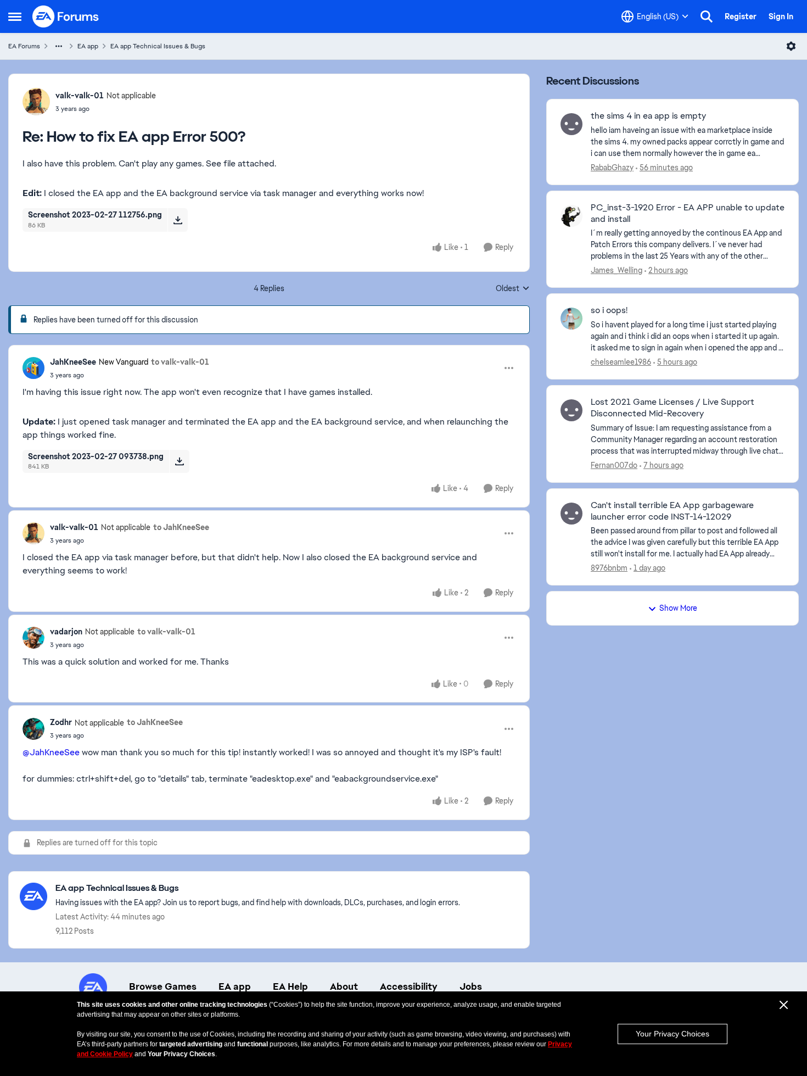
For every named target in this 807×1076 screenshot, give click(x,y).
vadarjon (66, 632)
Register (740, 16)
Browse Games (163, 986)
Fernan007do (614, 465)
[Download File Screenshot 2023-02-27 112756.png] (177, 219)
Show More (678, 608)
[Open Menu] (791, 46)
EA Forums (24, 46)
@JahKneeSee (51, 752)
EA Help (290, 986)
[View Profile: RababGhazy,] (571, 124)
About (344, 986)
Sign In (781, 16)
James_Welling (616, 270)
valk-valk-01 (79, 96)
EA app (87, 46)
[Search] (706, 16)
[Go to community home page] (65, 16)
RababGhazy (612, 167)
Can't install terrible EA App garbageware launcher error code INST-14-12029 (672, 511)
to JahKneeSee (181, 527)
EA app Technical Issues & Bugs (157, 46)
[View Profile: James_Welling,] (571, 216)
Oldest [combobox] (513, 288)
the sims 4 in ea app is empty (648, 115)
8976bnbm (609, 568)
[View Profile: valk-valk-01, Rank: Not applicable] (36, 101)
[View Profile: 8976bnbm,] (571, 514)
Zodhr (61, 722)
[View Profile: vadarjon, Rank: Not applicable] (33, 638)
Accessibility (409, 986)
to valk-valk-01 (180, 362)
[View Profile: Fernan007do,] (571, 410)
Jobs (470, 986)
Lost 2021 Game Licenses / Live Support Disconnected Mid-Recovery (672, 408)
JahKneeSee (73, 362)
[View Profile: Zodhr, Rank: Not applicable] (33, 729)
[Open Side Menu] (15, 16)
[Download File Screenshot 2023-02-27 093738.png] (179, 461)
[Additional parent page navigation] (58, 46)
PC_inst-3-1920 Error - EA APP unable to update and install (687, 213)
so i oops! (609, 310)
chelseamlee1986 (621, 362)
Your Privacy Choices (672, 1033)
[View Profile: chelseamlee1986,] (571, 319)
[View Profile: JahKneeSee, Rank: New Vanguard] (33, 368)
